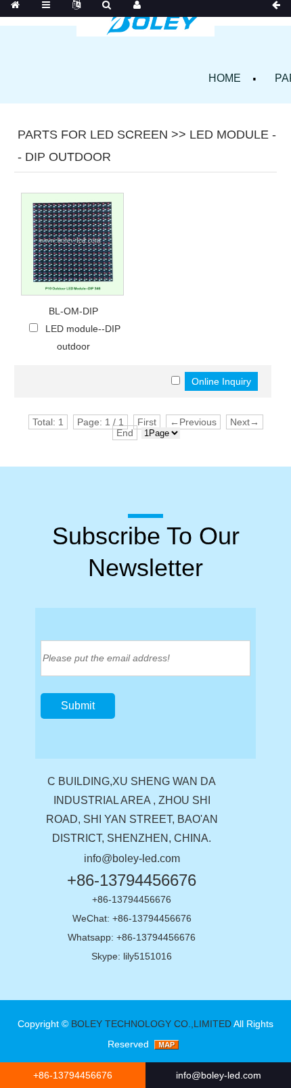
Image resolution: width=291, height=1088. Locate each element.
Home (224, 78)
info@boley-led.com (132, 858)
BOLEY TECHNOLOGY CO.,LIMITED (151, 1023)
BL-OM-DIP (73, 311)
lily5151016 (147, 956)
